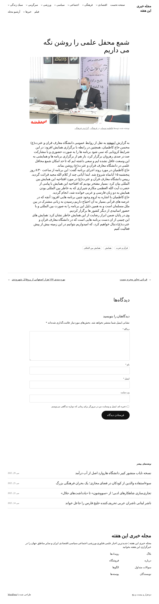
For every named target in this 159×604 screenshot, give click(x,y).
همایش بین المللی (92, 248)
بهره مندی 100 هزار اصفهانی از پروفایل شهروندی (38, 279)
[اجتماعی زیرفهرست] (68, 5)
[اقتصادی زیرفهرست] (96, 5)
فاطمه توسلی (106, 128)
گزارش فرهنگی (82, 128)
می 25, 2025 (13, 483)
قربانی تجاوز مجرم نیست (133, 279)
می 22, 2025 (13, 493)
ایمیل (126, 379)
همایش (108, 248)
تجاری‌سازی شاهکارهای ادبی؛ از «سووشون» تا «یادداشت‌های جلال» (106, 493)
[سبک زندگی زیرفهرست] (8, 5)
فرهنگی (88, 4)
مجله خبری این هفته (131, 535)
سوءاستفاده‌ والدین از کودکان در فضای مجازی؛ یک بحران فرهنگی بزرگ (103, 483)
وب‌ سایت (125, 392)
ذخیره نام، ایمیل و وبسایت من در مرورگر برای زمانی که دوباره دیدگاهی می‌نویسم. (88, 406)
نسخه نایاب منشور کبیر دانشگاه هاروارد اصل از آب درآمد (113, 473)
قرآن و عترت (122, 248)
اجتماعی (74, 4)
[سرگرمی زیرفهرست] (26, 5)
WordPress (12, 594)
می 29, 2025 (13, 473)
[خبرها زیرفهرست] (24, 11)
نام (127, 365)
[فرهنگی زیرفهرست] (83, 5)
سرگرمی (33, 4)
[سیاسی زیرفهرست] (55, 5)
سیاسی (61, 4)
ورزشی (47, 4)
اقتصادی (102, 4)
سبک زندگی (16, 4)
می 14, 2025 (13, 503)
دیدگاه (126, 329)
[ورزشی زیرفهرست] (41, 5)
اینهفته (111, 143)
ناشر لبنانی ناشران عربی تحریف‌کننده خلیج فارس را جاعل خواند (108, 503)
